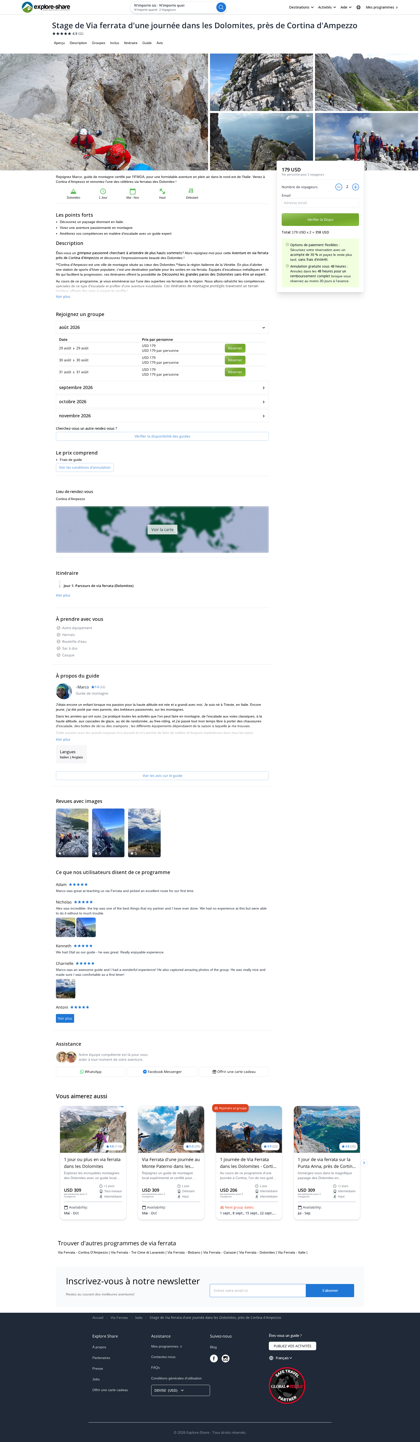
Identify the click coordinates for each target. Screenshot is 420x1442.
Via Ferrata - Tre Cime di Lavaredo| (138, 1252)
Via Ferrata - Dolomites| (258, 1252)
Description (78, 43)
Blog (213, 1347)
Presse (97, 1368)
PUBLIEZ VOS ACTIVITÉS (292, 1346)
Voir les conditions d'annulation (85, 467)
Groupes (98, 43)
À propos (99, 1347)
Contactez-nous (163, 1357)
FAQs (155, 1367)
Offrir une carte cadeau (110, 1390)
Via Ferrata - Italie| (292, 1252)
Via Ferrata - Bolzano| (184, 1252)
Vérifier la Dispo (320, 219)
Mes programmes (380, 7)
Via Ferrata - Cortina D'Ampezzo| (84, 1252)
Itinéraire (131, 43)
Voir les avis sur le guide (162, 775)
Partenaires (101, 1358)
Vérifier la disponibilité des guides (162, 436)
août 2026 (69, 327)
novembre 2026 (75, 416)
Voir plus (63, 296)
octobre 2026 (72, 401)
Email (286, 195)
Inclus (114, 43)
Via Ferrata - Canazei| (220, 1252)
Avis (160, 43)
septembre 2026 (76, 387)
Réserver (235, 348)
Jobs (96, 1379)
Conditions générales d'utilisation (176, 1378)
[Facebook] (214, 1358)
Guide (147, 43)
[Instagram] (225, 1358)
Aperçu (59, 43)
